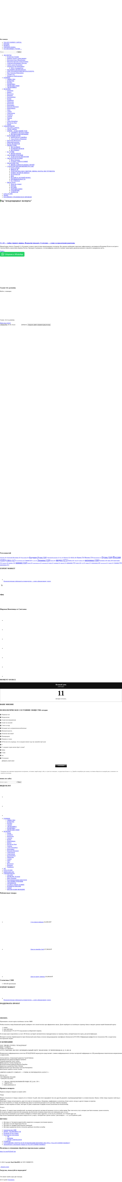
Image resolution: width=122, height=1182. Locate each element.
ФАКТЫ (13, 185)
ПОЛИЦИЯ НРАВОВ (17, 148)
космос (5, 563)
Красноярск (10, 105)
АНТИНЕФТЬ (11, 883)
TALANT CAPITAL (13, 127)
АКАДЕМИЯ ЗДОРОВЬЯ (15, 881)
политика (57, 563)
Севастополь (11, 113)
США (11, 560)
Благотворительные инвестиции (17, 880)
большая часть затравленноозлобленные (14, 728)
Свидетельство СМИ (10, 1130)
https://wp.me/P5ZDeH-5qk (8, 1151)
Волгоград (10, 94)
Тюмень (9, 118)
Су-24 (34, 560)
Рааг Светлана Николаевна (15, 73)
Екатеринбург (11, 97)
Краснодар (10, 103)
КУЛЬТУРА (10, 81)
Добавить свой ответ (8, 761)
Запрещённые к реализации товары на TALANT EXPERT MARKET (24, 1144)
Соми (3, 752)
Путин (107, 557)
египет (81, 560)
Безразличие (5, 717)
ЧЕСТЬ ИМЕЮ (15, 147)
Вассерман (25, 557)
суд (83, 563)
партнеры (10, 1138)
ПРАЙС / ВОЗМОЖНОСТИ (12, 1131)
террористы (104, 563)
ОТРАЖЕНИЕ (15, 190)
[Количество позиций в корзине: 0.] (2, 585)
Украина (43, 560)
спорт (78, 563)
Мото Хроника (15, 160)
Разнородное (6, 736)
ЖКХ (12, 176)
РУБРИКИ (7, 818)
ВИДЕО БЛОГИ (16, 153)
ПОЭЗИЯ (14, 187)
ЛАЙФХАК (14, 192)
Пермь (9, 124)
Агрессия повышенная (9, 720)
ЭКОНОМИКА (12, 87)
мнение (21, 563)
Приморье (10, 90)
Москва (88, 557)
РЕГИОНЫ (7, 831)
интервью (92, 560)
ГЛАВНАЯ (7, 1141)
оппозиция (45, 563)
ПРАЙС (6, 195)
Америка (3, 557)
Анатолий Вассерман (14, 557)
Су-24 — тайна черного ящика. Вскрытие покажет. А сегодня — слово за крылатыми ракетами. (37, 243)
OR (5, 868)
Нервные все (6, 714)
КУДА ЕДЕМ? (15, 168)
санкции (70, 563)
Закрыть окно (4, 1167)
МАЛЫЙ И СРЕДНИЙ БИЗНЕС (21, 177)
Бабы (3, 750)
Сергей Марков (20, 560)
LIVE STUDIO (8, 194)
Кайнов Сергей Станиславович (16, 58)
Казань (9, 98)
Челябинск (10, 100)
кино (110, 560)
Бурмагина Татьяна (13, 56)
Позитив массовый (8, 733)
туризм (110, 563)
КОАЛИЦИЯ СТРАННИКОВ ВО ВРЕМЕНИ (18, 197)
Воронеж (10, 95)
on (2, 755)
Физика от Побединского (15, 76)
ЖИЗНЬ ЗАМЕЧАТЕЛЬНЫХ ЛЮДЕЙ (22, 164)
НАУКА (9, 82)
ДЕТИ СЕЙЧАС (12, 129)
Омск (8, 110)
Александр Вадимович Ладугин (17, 63)
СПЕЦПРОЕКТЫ (9, 873)
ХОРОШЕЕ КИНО (16, 189)
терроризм (95, 563)
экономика (4, 565)
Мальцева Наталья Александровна (17, 61)
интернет (103, 560)
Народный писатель (13, 142)
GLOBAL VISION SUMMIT (19, 161)
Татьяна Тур (11, 74)
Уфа (8, 119)
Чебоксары (10, 102)
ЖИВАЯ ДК (14, 169)
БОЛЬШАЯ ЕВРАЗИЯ (14, 886)
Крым (80, 557)
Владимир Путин (38, 557)
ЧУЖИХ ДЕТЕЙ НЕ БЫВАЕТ (20, 173)
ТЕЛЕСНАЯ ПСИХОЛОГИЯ (20, 156)
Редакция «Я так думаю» (11, 1133)
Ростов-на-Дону (12, 123)
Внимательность (7, 731)
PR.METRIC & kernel (13, 876)
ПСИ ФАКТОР (15, 174)
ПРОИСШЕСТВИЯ (13, 86)
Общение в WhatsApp (14, 254)
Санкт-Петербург (12, 121)
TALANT (10, 875)
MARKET (7, 45)
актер (53, 560)
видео (62, 560)
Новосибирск (11, 108)
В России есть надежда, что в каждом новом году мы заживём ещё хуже (24, 742)
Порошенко (97, 557)
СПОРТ (9, 825)
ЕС (61, 557)
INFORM (6, 44)
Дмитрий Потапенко (53, 557)
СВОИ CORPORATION (14, 1139)
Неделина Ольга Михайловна (16, 60)
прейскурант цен (9, 872)
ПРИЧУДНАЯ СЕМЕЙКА (19, 137)
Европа (67, 557)
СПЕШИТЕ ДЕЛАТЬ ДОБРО (20, 132)
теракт (88, 563)
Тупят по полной (7, 722)
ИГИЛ (74, 557)
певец (51, 563)
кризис (12, 563)
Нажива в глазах (7, 739)
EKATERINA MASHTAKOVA (16, 69)
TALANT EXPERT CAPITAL (13, 42)
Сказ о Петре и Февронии (19, 139)
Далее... (2, 251)
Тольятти (10, 115)
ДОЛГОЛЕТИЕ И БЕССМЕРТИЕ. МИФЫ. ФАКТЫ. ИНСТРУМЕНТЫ (33, 171)
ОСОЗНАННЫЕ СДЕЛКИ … (13, 49)
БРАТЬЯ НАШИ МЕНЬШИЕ (19, 134)
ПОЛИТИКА (11, 84)
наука (30, 563)
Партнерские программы (11, 1135)
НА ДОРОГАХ (15, 181)
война (71, 560)
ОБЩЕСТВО (11, 79)
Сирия (28, 560)
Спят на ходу (6, 725)
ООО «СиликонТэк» (17, 68)
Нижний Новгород (13, 106)
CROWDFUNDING (10, 47)
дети (77, 560)
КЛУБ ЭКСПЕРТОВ (13, 144)
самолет (63, 563)
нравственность (37, 563)
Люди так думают (16, 184)
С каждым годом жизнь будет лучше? (13, 747)
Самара (9, 111)
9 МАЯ (9, 888)
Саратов (9, 116)
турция (118, 563)
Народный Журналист (14, 140)
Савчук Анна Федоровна (14, 65)
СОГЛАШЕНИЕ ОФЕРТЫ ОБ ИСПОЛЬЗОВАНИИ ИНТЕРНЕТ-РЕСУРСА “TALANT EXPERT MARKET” (37, 1143)
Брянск (9, 92)
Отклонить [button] (11, 1179)
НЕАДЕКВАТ (15, 150)
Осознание (5, 758)
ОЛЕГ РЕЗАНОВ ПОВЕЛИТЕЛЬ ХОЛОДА (20, 71)
